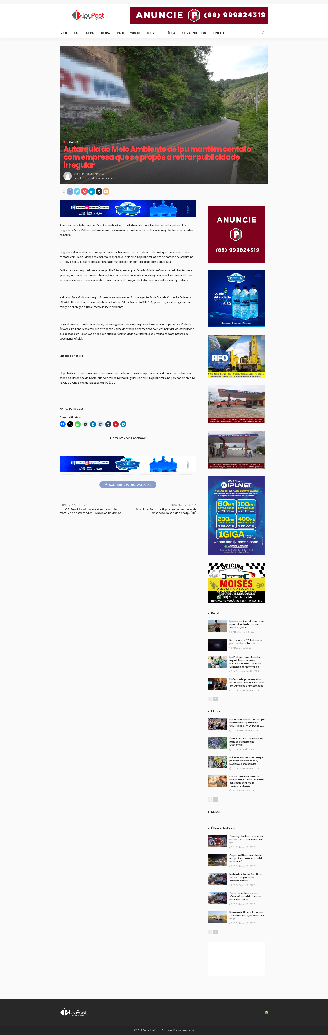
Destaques (72, 142)
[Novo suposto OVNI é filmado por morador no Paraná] (217, 645)
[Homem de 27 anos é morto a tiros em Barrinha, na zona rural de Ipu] (217, 917)
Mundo (135, 33)
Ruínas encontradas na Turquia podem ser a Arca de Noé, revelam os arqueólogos (246, 760)
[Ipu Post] (74, 1011)
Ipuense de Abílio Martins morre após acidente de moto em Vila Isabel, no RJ (246, 624)
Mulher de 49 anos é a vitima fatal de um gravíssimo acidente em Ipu (245, 877)
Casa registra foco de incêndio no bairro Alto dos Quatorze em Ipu (246, 839)
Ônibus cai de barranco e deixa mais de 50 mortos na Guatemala (246, 742)
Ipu (76, 33)
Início (64, 33)
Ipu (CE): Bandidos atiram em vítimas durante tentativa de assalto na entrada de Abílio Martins (90, 511)
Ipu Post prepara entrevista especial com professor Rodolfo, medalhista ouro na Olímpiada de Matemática (245, 661)
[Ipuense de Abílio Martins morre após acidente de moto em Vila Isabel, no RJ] (217, 626)
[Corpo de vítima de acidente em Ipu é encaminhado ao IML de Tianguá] (217, 860)
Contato (218, 33)
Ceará (105, 33)
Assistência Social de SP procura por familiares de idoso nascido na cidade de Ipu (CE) (166, 511)
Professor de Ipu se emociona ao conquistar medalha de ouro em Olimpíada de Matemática (247, 682)
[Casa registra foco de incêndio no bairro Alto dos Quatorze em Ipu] (217, 841)
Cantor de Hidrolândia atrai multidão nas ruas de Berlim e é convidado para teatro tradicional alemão (247, 781)
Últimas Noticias (193, 33)
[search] (263, 33)
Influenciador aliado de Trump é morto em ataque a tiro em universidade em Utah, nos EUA (247, 722)
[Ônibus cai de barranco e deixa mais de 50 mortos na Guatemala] (217, 743)
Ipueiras (89, 33)
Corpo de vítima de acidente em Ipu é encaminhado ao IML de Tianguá (246, 858)
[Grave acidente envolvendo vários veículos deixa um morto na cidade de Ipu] (217, 898)
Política (169, 33)
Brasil (119, 33)
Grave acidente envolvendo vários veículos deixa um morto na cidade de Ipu (246, 896)
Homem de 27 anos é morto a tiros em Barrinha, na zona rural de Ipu (246, 915)
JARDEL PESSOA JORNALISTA (89, 173)
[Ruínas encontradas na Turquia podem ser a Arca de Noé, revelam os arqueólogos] (217, 762)
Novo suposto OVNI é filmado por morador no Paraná (245, 641)
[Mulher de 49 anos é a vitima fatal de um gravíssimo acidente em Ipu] (217, 879)
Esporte (151, 33)
